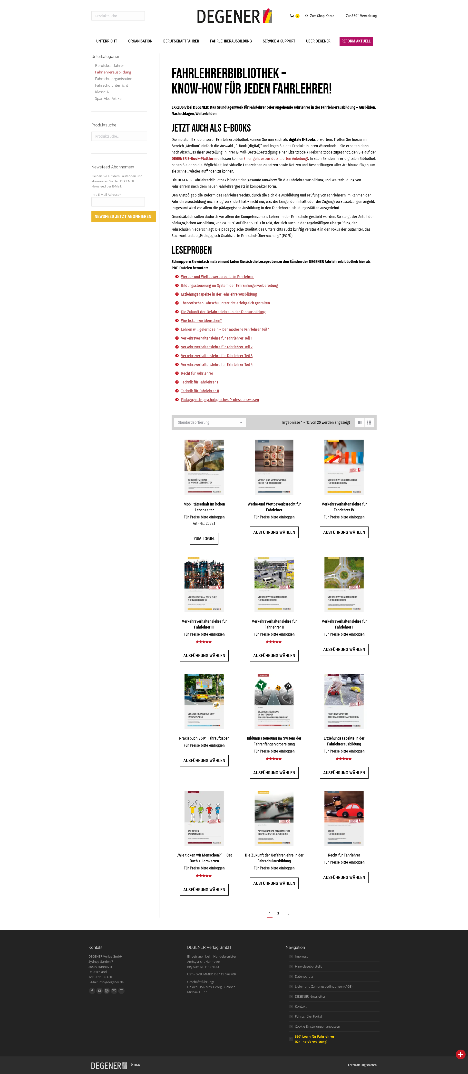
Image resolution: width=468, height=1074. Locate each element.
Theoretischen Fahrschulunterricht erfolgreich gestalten (225, 303)
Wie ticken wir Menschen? (201, 320)
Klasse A (102, 91)
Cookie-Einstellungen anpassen (317, 1026)
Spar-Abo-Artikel (108, 98)
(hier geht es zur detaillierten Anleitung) (276, 158)
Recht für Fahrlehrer (197, 373)
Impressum (303, 956)
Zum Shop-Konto (322, 16)
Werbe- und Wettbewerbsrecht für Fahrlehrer (217, 276)
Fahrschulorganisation (113, 78)
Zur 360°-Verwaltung (361, 16)
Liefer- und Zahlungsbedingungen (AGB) (323, 986)
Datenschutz (304, 976)
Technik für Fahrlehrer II (200, 391)
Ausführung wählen (274, 532)
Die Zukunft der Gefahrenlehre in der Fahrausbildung (223, 312)
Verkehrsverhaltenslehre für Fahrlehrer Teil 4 (217, 364)
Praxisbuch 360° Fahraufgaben (204, 738)
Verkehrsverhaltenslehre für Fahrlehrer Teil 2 (217, 347)
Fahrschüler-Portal (308, 1016)
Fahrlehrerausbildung (113, 72)
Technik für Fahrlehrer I (199, 382)
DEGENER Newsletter (310, 996)
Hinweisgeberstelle (308, 966)
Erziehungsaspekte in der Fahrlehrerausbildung (219, 294)
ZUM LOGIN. (204, 538)
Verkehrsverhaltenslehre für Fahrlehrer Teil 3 (217, 355)
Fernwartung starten (362, 1065)
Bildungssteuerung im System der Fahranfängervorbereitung (229, 285)
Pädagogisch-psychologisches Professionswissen (220, 399)
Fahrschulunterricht (111, 85)
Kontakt (301, 1006)
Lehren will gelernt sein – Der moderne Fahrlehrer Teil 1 (225, 329)
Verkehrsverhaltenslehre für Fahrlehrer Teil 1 (216, 338)
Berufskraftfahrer (109, 65)
